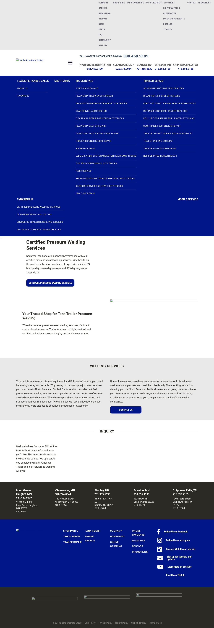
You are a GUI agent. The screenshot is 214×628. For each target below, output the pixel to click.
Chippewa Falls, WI (185, 64)
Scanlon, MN (162, 64)
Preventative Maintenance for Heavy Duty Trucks (105, 178)
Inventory (23, 96)
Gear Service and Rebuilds (91, 111)
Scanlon (167, 24)
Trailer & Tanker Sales (33, 80)
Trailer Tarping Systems (157, 141)
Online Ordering (135, 3)
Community (105, 40)
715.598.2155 (185, 68)
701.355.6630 (144, 68)
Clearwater (169, 13)
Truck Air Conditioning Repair (93, 141)
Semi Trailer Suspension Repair (161, 126)
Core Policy (90, 623)
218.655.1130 (162, 68)
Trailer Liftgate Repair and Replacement (167, 133)
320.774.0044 (123, 68)
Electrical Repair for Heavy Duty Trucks (100, 118)
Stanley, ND (143, 64)
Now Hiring (104, 13)
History (103, 18)
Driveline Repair (85, 193)
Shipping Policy (138, 623)
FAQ (100, 34)
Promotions (204, 3)
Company (103, 3)
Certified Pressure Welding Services (38, 207)
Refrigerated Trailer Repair (160, 156)
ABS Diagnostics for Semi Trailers (163, 88)
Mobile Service (188, 199)
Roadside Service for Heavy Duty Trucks (99, 186)
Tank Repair (25, 199)
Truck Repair (84, 80)
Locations (169, 3)
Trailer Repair (153, 80)
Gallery (103, 45)
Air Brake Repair (85, 148)
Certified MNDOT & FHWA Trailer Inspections (169, 103)
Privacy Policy (105, 623)
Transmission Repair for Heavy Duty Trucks (101, 103)
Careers (103, 8)
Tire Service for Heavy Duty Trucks (96, 163)
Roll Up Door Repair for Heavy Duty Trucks (168, 118)
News (101, 24)
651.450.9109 (95, 68)
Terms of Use (155, 623)
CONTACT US (126, 409)
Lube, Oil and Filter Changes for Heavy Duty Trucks (106, 156)
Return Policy (121, 623)
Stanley (167, 29)
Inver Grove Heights (174, 18)
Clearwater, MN (123, 64)
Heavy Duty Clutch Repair (91, 126)
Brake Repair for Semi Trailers (161, 96)
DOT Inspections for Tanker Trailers (165, 111)
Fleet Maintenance (87, 88)
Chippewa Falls (171, 8)
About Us (22, 88)
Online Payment (154, 3)
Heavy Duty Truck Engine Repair (94, 96)
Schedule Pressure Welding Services (50, 282)
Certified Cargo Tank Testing (34, 214)
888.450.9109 (136, 56)
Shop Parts (62, 80)
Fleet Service (83, 171)
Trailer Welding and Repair (159, 148)
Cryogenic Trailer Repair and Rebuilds (40, 222)
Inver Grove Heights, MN (95, 64)
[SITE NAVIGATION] (70, 62)
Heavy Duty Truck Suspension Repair (97, 133)
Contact (191, 3)
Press (102, 29)
